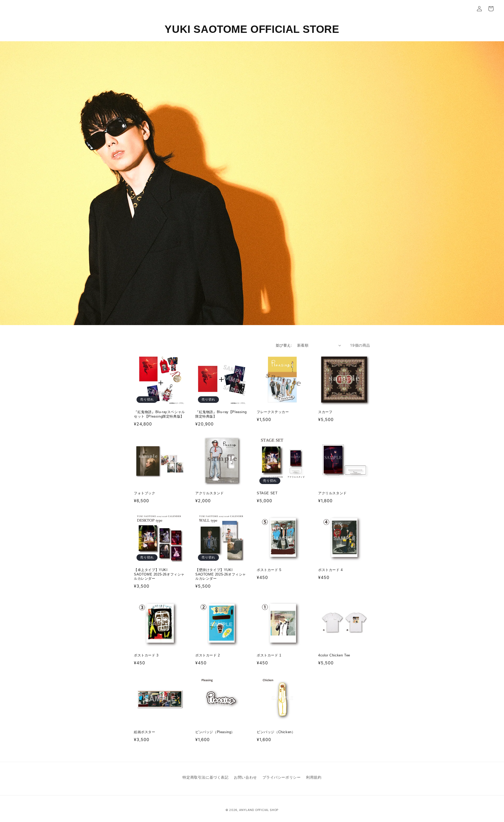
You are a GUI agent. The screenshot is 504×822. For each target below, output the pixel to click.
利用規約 (313, 777)
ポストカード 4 (330, 570)
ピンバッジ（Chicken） (276, 732)
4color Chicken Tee (334, 655)
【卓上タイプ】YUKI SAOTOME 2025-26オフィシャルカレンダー (159, 574)
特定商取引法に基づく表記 (205, 777)
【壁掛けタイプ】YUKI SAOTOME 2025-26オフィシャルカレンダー (220, 574)
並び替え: (284, 345)
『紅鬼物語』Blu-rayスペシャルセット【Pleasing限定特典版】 (159, 414)
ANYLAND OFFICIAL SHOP (259, 810)
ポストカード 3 (146, 655)
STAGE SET (267, 493)
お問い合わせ (245, 777)
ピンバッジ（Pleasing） (215, 732)
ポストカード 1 (269, 655)
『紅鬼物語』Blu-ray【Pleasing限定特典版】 (220, 414)
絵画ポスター (144, 732)
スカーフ (325, 412)
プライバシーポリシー (281, 777)
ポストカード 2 (207, 655)
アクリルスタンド (209, 493)
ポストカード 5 (269, 570)
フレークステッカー (273, 412)
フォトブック (144, 493)
